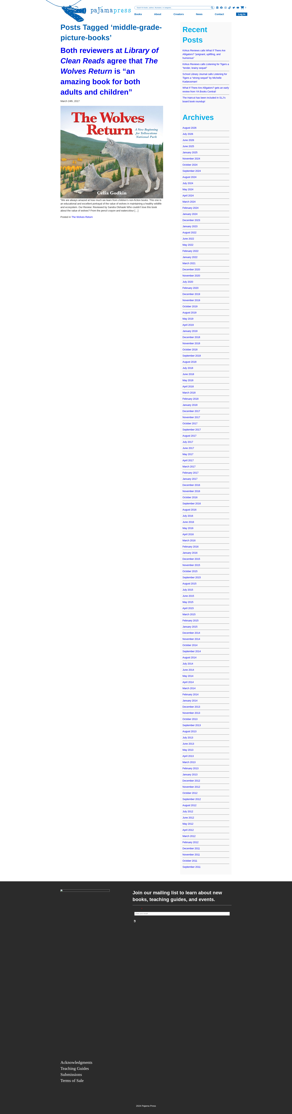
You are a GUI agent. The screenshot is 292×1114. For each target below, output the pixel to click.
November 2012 (191, 786)
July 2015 (187, 589)
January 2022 (189, 257)
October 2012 (189, 793)
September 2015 (191, 577)
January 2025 (189, 152)
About (157, 14)
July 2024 (187, 183)
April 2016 (188, 534)
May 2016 (187, 528)
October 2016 (189, 497)
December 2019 (191, 294)
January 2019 (189, 331)
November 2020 (191, 275)
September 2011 (191, 866)
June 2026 (188, 140)
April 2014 (188, 682)
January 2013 (189, 774)
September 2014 (191, 651)
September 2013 (191, 725)
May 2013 (187, 749)
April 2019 (188, 324)
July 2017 (187, 441)
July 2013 (187, 737)
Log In (241, 14)
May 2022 (187, 244)
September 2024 (191, 170)
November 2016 (191, 491)
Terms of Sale (72, 1080)
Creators (178, 14)
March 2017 (189, 466)
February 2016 (190, 546)
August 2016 (189, 509)
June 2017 (188, 448)
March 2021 (189, 263)
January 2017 (189, 478)
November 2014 (191, 639)
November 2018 (191, 343)
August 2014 (189, 657)
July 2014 (187, 663)
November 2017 (191, 417)
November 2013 (191, 712)
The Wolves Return (82, 217)
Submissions (71, 1074)
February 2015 (190, 620)
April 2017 (188, 460)
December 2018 (191, 337)
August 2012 (189, 805)
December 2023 (191, 220)
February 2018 (190, 398)
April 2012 (188, 830)
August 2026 (189, 127)
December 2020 (191, 269)
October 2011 (189, 860)
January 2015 (189, 626)
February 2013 (190, 768)
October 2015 (189, 571)
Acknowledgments (76, 1062)
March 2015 (189, 614)
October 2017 (189, 423)
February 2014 (190, 694)
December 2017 (191, 411)
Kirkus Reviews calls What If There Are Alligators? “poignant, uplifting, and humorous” (203, 54)
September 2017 (191, 429)
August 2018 (189, 361)
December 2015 (191, 559)
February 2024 (190, 207)
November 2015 (191, 565)
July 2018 (187, 368)
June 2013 (188, 743)
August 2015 (189, 583)
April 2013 (188, 756)
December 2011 (191, 848)
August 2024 (189, 177)
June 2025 (188, 146)
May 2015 (187, 602)
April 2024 (188, 195)
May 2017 (187, 454)
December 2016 (191, 485)
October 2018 (189, 349)
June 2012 (188, 817)
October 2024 (189, 164)
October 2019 (189, 306)
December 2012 (191, 780)
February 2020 (190, 288)
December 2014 (191, 632)
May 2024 (187, 189)
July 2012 (187, 811)
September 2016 (191, 503)
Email (138, 908)
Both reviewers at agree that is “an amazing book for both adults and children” (109, 71)
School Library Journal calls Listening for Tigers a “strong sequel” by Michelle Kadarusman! (204, 78)
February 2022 (190, 251)
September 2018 (191, 355)
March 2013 (189, 762)
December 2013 (191, 706)
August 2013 (189, 731)
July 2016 (187, 515)
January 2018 (189, 405)
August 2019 (189, 312)
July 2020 (187, 281)
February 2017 (190, 472)
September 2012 (191, 799)
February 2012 (190, 842)
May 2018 (187, 380)
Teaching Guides (74, 1068)
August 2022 (189, 232)
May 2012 (187, 823)
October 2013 (189, 719)
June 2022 (188, 238)
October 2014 (189, 645)
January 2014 (189, 700)
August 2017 (189, 435)
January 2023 (189, 226)
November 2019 (191, 300)
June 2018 (188, 374)
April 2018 (188, 386)
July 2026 (187, 134)
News (199, 14)
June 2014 (188, 669)
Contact (219, 14)
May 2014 (187, 676)
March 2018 (189, 392)
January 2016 (189, 552)
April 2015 (188, 608)
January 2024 (189, 214)
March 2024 (189, 201)
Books (138, 14)
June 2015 (188, 595)
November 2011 (191, 854)
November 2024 (191, 158)
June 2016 (188, 522)
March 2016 (189, 540)
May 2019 (187, 318)
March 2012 (189, 836)
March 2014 (189, 688)
